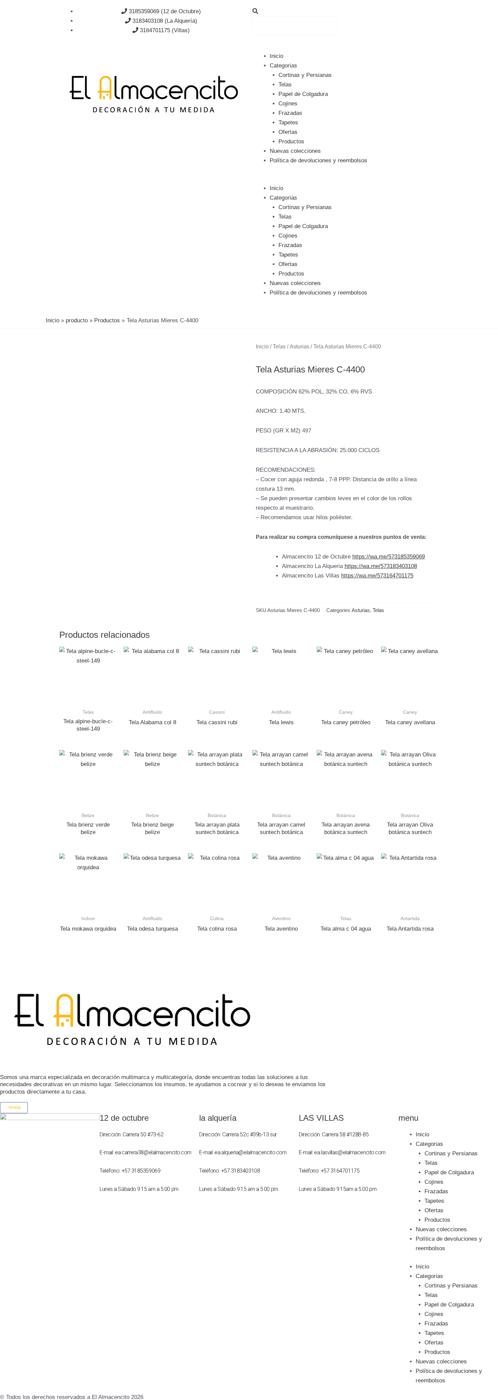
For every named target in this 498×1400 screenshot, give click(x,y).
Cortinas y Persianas (305, 75)
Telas (285, 84)
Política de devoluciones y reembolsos (318, 160)
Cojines (287, 103)
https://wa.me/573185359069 (388, 556)
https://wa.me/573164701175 (377, 575)
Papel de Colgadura (303, 94)
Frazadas (290, 113)
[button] (345, 11)
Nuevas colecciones (295, 151)
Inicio (276, 56)
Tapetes (288, 122)
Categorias (283, 65)
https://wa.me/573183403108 (381, 566)
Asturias (299, 346)
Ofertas (287, 132)
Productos (291, 141)
